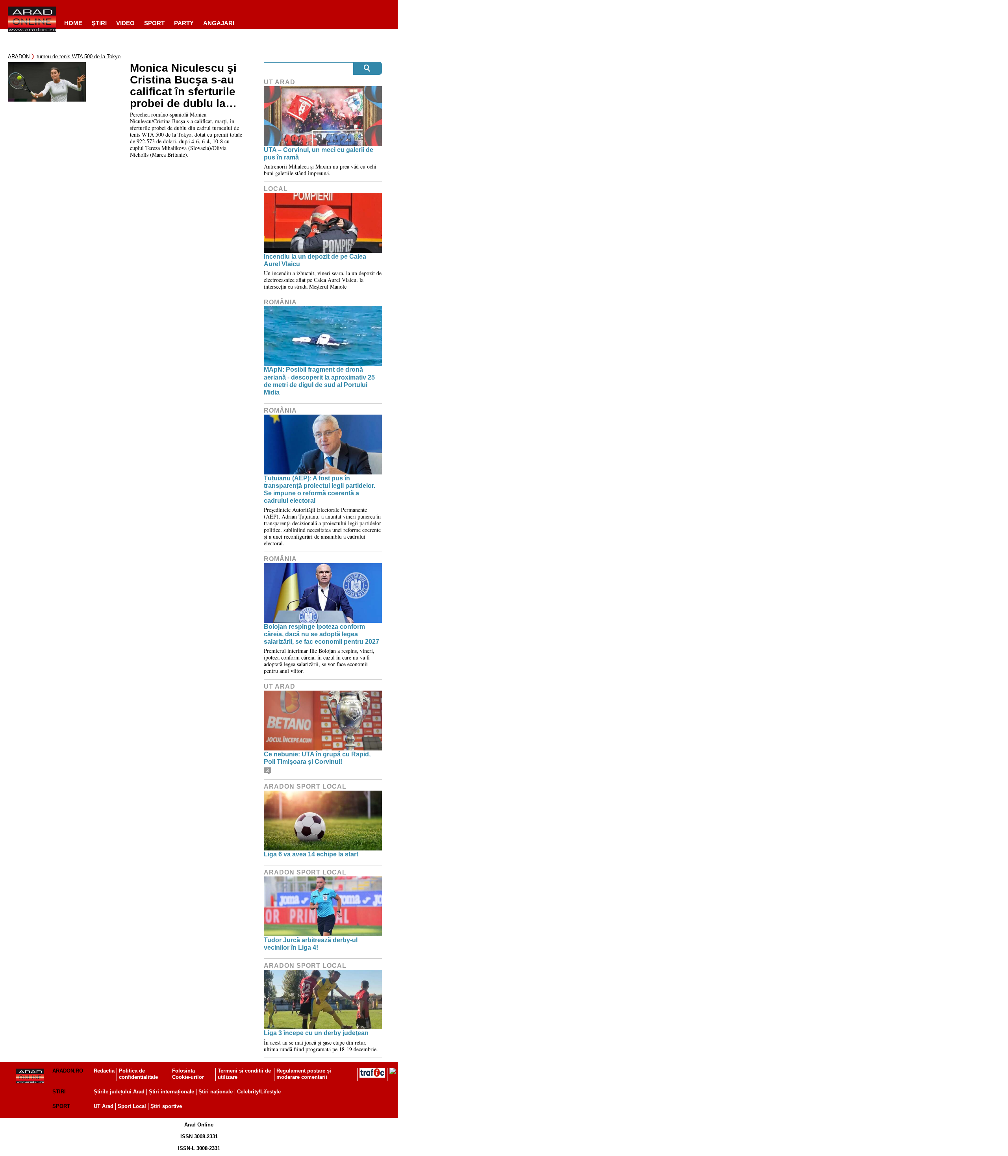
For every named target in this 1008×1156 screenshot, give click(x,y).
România (280, 302)
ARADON (19, 56)
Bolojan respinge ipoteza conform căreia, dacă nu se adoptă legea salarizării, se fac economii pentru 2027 (321, 634)
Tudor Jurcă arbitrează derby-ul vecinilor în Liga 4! (311, 944)
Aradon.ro (67, 1071)
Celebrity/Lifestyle (259, 1092)
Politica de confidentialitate (138, 1074)
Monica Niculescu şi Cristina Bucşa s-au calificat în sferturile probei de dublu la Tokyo (183, 85)
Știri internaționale (171, 1092)
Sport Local (132, 1106)
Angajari (218, 23)
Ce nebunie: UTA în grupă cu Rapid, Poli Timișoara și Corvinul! (317, 758)
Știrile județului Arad (119, 1092)
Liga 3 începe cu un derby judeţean (316, 1033)
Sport (154, 23)
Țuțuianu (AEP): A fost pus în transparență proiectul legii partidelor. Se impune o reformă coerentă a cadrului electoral (319, 489)
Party (184, 23)
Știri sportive (166, 1106)
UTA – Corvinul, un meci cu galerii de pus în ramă (318, 153)
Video (125, 23)
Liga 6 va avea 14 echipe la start (311, 854)
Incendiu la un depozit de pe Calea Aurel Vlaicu (315, 260)
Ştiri (99, 23)
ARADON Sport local (305, 786)
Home (73, 23)
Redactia (104, 1071)
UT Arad (279, 82)
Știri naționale (215, 1092)
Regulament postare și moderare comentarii (303, 1074)
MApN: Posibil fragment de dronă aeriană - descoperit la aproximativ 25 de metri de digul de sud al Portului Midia (319, 381)
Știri (59, 1092)
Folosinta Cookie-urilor (188, 1074)
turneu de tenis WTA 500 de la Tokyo (78, 56)
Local (276, 188)
